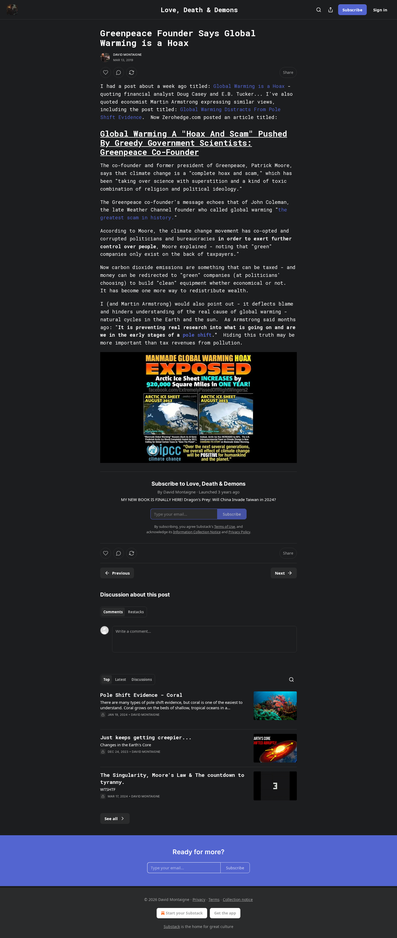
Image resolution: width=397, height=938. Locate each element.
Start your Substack (184, 913)
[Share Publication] (330, 9)
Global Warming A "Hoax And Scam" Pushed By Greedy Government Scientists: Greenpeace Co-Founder (193, 142)
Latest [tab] (120, 679)
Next (280, 573)
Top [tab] (106, 679)
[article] (198, 708)
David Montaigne (127, 55)
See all (111, 818)
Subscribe (352, 9)
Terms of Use (224, 526)
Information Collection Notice (197, 531)
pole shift (197, 335)
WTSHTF (108, 789)
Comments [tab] (113, 611)
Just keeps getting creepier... (146, 737)
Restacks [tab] (136, 611)
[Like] (105, 72)
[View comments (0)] (118, 72)
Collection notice (238, 899)
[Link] (92, 142)
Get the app (225, 913)
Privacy (199, 899)
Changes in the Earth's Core (125, 744)
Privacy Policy (239, 531)
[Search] (318, 9)
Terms (214, 899)
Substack (172, 926)
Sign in (380, 9)
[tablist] (123, 611)
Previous (121, 573)
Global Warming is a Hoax (249, 86)
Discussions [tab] (142, 679)
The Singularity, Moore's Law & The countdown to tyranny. (172, 778)
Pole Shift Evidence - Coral (141, 694)
